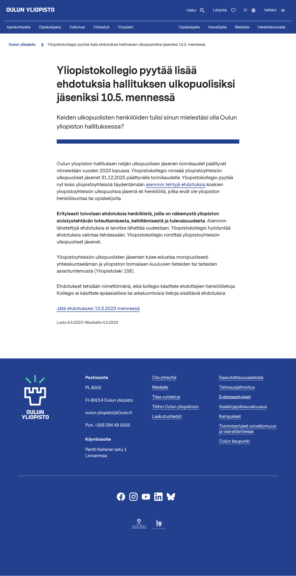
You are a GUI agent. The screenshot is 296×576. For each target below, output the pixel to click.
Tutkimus (77, 27)
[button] (275, 10)
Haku (191, 10)
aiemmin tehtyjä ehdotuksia (175, 184)
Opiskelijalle (189, 27)
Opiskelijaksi (50, 27)
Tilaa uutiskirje (166, 397)
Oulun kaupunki (234, 441)
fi (252, 14)
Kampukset (230, 416)
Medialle (242, 27)
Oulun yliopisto (22, 44)
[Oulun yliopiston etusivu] (45, 10)
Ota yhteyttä (164, 378)
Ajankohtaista (18, 27)
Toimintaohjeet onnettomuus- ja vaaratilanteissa (248, 429)
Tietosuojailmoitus (237, 387)
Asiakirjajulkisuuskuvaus (243, 407)
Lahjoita (220, 10)
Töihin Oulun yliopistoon (175, 407)
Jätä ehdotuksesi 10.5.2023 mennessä (98, 308)
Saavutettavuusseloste (241, 378)
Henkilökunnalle (271, 27)
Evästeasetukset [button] (235, 397)
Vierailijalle (217, 27)
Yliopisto (125, 27)
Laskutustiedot (167, 416)
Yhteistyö (101, 27)
